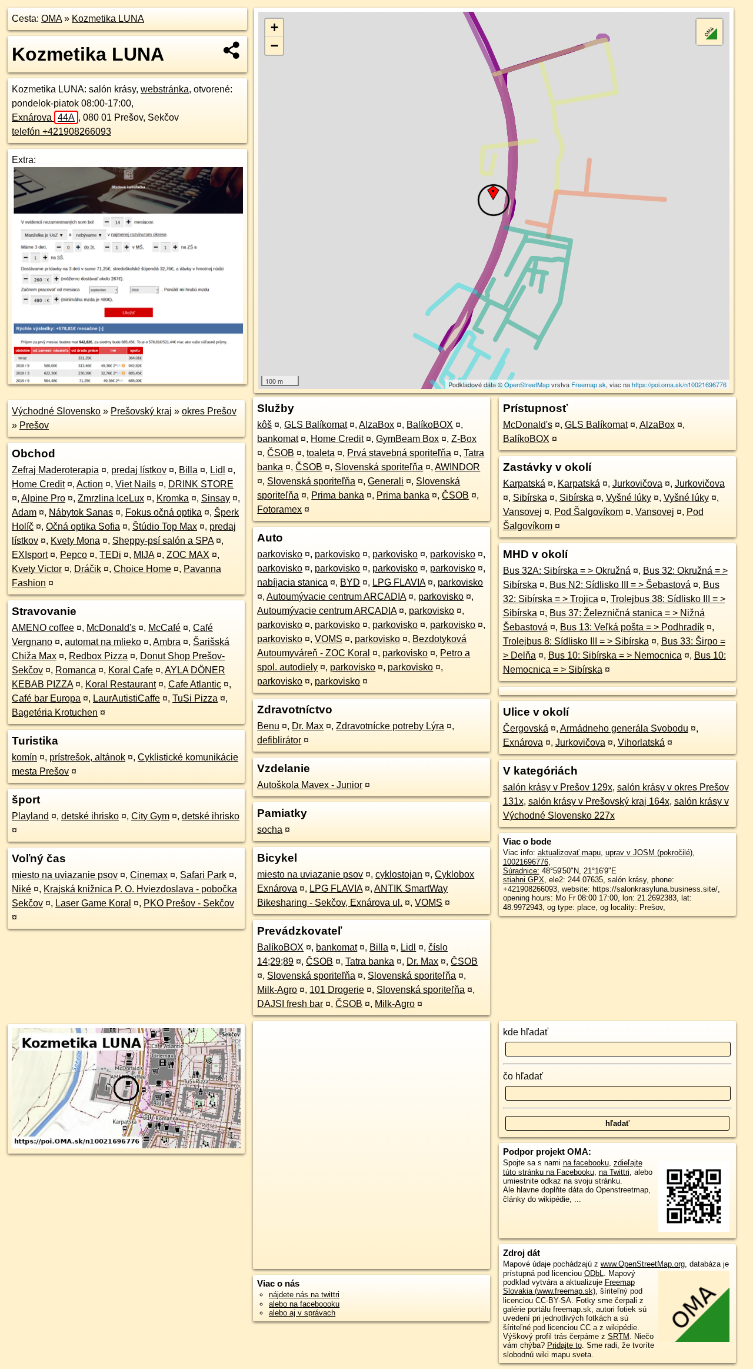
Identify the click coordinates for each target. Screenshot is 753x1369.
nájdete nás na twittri (304, 1294)
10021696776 (525, 862)
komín (24, 757)
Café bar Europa (46, 698)
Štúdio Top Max (164, 526)
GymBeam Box (407, 439)
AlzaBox (376, 425)
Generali (386, 481)
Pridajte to (564, 1345)
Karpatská (524, 484)
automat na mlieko (103, 642)
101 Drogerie (336, 990)
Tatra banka (369, 961)
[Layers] (709, 32)
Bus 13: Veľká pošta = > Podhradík (632, 627)
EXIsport (30, 555)
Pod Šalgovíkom (588, 512)
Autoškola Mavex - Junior (309, 785)
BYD (350, 582)
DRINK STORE (201, 484)
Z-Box (464, 439)
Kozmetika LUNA (108, 19)
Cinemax (149, 875)
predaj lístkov (138, 470)
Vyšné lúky (628, 498)
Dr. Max (308, 726)
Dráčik (87, 569)
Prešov (34, 425)
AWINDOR (457, 467)
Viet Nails (135, 484)
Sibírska (530, 498)
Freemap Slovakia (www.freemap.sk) (569, 1286)
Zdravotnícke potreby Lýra (390, 726)
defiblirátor (279, 740)
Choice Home (142, 569)
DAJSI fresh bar (290, 1004)
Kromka (172, 498)
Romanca (75, 670)
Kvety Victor (37, 569)
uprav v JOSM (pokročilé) (648, 852)
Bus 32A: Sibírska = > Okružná (567, 571)
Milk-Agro (277, 990)
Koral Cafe (130, 670)
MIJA (144, 555)
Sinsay (215, 498)
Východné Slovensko (56, 411)
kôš (264, 425)
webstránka (165, 89)
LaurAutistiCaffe (126, 698)
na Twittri (614, 1172)
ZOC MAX (187, 555)
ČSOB (280, 453)
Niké (21, 889)
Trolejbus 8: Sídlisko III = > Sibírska (576, 641)
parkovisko (279, 554)
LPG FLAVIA (398, 582)
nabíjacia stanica (292, 582)
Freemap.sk (588, 384)
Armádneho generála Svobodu (624, 728)
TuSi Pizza (195, 698)
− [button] (274, 45)
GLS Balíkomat (315, 425)
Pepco (73, 555)
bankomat (277, 439)
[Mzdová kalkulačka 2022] (127, 380)
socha (269, 830)
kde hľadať (525, 1032)
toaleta (320, 453)
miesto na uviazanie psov (65, 875)
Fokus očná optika (163, 512)
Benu (268, 726)
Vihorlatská (641, 742)
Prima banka (337, 495)
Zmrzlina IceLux (111, 498)
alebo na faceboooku (304, 1304)
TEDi (110, 555)
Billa (188, 470)
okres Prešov (209, 411)
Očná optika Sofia (83, 526)
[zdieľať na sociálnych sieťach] (232, 50)
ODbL (594, 1273)
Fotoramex (279, 509)
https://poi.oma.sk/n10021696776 (679, 384)
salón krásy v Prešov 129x (557, 787)
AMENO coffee (43, 628)
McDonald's (111, 628)
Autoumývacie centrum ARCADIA (336, 597)
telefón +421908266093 (61, 132)
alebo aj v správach (302, 1312)
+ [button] (274, 27)
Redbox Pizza (98, 656)
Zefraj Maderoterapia (55, 470)
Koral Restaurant (120, 684)
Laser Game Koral (93, 903)
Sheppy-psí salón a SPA (163, 541)
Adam (24, 512)
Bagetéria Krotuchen (55, 712)
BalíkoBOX (430, 425)
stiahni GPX (523, 879)
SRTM (618, 1336)
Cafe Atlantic (194, 684)
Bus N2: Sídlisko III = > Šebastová (620, 585)
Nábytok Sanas (81, 512)
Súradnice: (521, 870)
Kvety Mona (75, 541)
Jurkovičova (637, 484)
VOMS (328, 639)
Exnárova (43, 117)
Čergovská (525, 728)
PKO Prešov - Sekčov (189, 903)
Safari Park (203, 875)
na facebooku (586, 1162)
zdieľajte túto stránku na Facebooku (572, 1167)
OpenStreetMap (526, 384)
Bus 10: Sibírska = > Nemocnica (615, 655)
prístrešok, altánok (87, 757)
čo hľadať (523, 1076)
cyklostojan (398, 874)
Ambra (167, 642)
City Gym (150, 816)
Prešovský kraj (141, 411)
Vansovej (522, 512)
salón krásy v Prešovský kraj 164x (598, 801)
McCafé (164, 628)
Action (89, 484)
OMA (51, 19)
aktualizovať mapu (569, 852)
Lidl (217, 470)
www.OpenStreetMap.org (643, 1264)
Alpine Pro (43, 498)
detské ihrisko (90, 816)
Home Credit (38, 484)
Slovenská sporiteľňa (379, 467)
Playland (30, 816)
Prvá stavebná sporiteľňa (399, 453)
